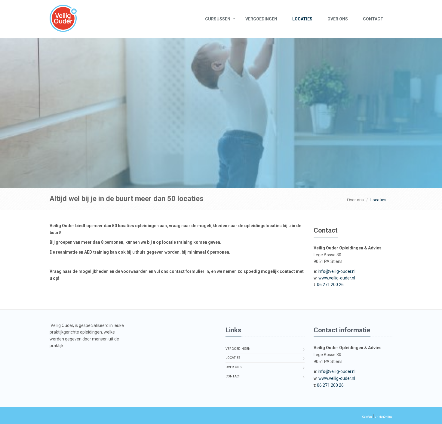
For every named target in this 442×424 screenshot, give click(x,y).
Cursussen (217, 19)
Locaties (302, 19)
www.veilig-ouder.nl (336, 278)
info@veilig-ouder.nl (336, 271)
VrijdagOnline (383, 416)
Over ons (337, 19)
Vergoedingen (261, 19)
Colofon (367, 416)
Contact (373, 19)
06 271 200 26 (330, 284)
